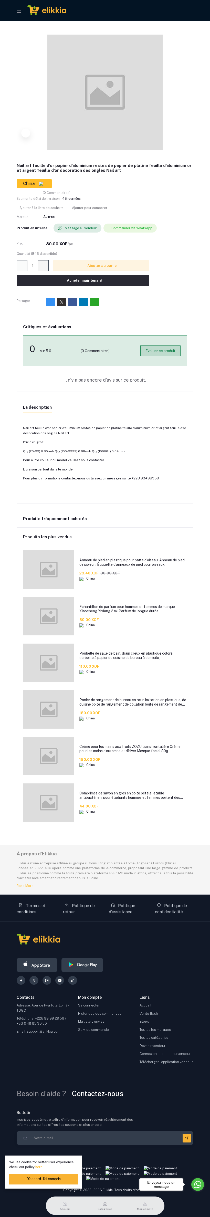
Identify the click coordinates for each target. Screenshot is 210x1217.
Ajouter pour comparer (89, 208)
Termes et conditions (31, 908)
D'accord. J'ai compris (43, 1179)
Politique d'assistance (122, 908)
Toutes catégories (154, 1038)
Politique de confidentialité (171, 908)
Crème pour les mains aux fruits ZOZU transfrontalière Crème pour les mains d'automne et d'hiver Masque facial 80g (130, 748)
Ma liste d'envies (91, 1021)
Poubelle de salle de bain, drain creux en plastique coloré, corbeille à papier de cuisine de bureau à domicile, (126, 655)
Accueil (145, 1005)
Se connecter (89, 1005)
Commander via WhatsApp (131, 228)
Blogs (144, 1021)
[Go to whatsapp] (197, 1184)
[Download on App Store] (37, 965)
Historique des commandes (99, 1013)
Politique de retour (79, 908)
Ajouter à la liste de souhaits (41, 208)
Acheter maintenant (84, 280)
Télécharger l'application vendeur (166, 1062)
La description (37, 407)
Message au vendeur (80, 228)
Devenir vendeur (152, 1046)
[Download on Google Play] (82, 965)
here (39, 1167)
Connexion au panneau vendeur (165, 1054)
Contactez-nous (97, 1093)
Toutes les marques (155, 1030)
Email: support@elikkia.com (38, 1031)
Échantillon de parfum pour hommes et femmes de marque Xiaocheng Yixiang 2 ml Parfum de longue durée (127, 609)
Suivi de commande (93, 1030)
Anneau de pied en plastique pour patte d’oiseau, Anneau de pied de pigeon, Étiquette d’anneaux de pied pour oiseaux (132, 562)
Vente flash (149, 1013)
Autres (49, 217)
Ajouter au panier (102, 266)
